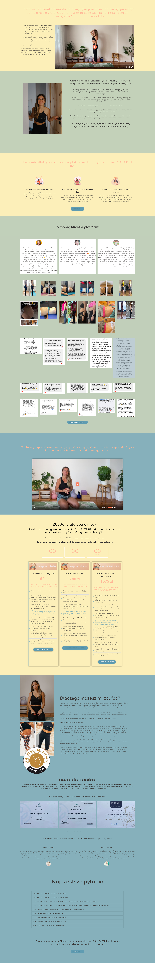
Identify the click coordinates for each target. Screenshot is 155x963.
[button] (22, 815)
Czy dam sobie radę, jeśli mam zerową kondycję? (50, 921)
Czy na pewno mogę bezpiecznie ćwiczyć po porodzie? (52, 897)
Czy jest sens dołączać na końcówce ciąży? (48, 913)
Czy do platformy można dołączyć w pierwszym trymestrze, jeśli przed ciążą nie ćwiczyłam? (65, 901)
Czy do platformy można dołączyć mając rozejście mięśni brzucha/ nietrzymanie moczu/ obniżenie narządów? (71, 905)
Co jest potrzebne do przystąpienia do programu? (50, 917)
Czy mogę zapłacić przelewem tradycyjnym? (49, 925)
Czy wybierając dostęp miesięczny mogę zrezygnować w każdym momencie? (59, 909)
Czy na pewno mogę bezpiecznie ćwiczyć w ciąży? (50, 893)
